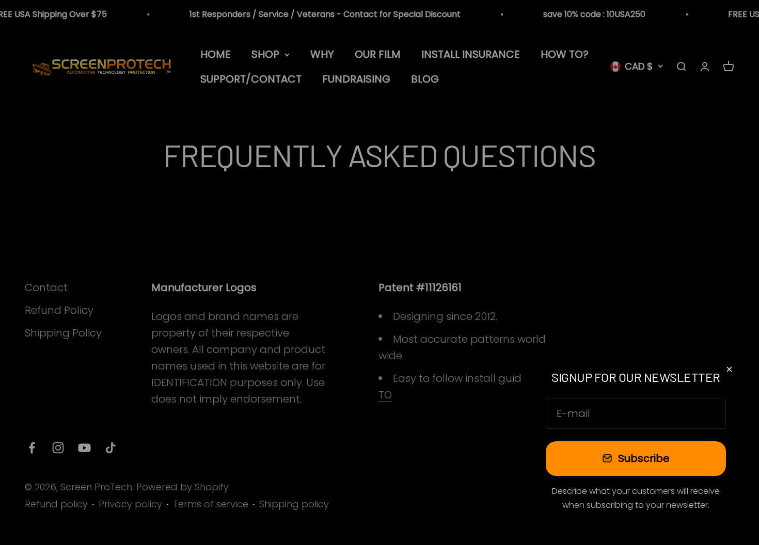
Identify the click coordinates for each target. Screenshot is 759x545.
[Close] (729, 369)
